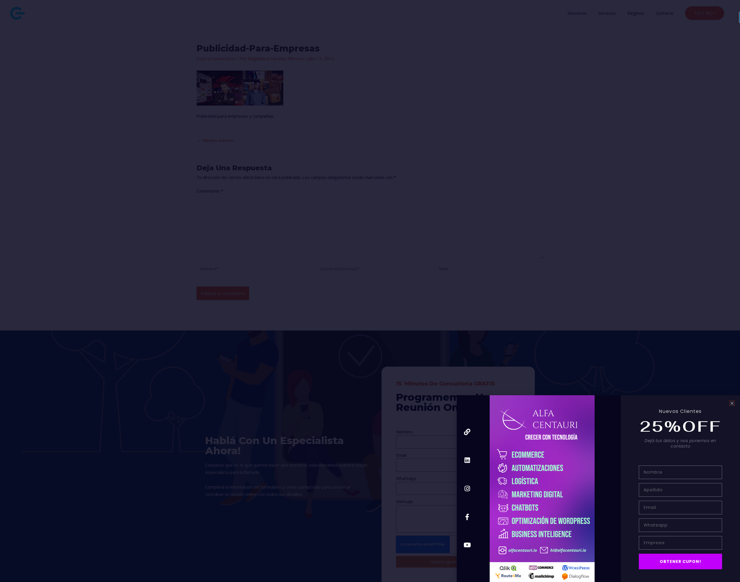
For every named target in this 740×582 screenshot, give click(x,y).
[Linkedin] (467, 460)
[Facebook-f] (467, 516)
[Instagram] (467, 488)
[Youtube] (467, 545)
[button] (732, 403)
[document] (370, 291)
